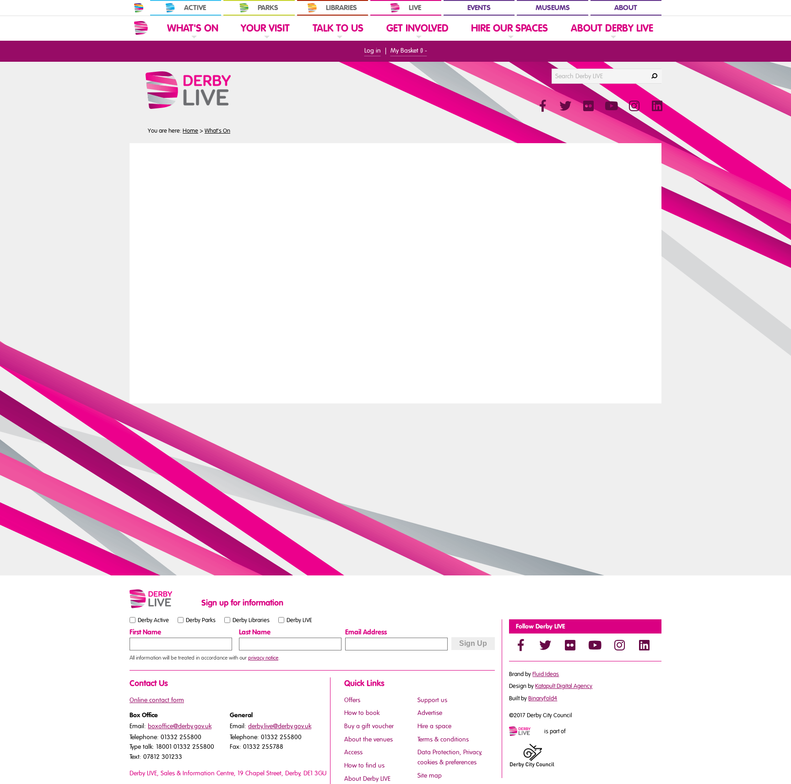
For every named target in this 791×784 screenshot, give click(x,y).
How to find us (364, 765)
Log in (372, 50)
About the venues (368, 739)
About (625, 7)
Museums (553, 7)
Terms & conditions (443, 739)
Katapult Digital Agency (563, 686)
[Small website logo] (163, 598)
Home (190, 130)
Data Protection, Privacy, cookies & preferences (449, 757)
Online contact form (157, 700)
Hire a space (434, 726)
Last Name (255, 632)
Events (479, 7)
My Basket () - (408, 50)
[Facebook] (520, 645)
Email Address (366, 632)
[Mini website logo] (526, 731)
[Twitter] (545, 645)
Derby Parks (201, 620)
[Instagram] (619, 645)
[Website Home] (141, 28)
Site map (429, 775)
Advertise (429, 713)
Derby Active (153, 620)
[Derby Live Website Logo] (213, 90)
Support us (432, 700)
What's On (217, 130)
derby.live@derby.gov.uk (279, 726)
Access (353, 752)
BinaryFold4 (542, 698)
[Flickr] (569, 645)
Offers (352, 700)
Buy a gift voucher (369, 726)
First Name (145, 632)
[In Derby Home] (139, 8)
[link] (193, 40)
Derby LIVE (299, 620)
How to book (361, 713)
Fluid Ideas (545, 674)
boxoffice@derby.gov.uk (179, 726)
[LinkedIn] (644, 645)
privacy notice (263, 657)
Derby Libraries (251, 620)
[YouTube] (594, 645)
